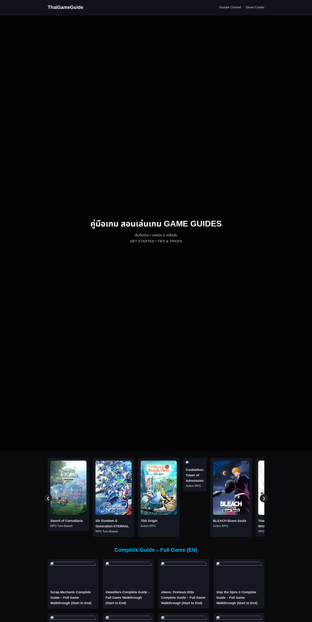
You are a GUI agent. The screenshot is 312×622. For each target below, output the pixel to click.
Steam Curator (255, 7)
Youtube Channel (230, 7)
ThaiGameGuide (65, 7)
